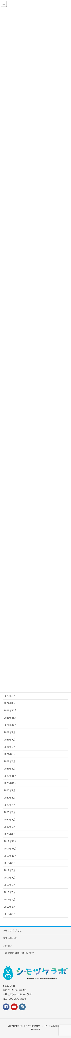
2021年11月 (10, 717)
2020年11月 (10, 775)
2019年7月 (10, 877)
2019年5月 (10, 892)
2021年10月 (10, 725)
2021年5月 (10, 754)
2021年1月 (10, 768)
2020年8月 (10, 797)
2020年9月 (10, 790)
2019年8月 (10, 870)
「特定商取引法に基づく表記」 (19, 953)
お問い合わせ (10, 938)
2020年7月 (10, 804)
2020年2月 (10, 826)
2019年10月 (10, 855)
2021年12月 (10, 710)
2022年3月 (10, 696)
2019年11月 (10, 848)
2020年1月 (10, 834)
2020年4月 (10, 812)
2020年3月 (10, 819)
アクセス (7, 945)
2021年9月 (10, 732)
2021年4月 (10, 761)
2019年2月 (10, 914)
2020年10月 (10, 783)
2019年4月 (10, 899)
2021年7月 (10, 739)
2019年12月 (10, 841)
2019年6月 (10, 884)
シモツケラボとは (12, 930)
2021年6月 (10, 746)
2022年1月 (10, 703)
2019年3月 (10, 906)
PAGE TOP (69, 1002)
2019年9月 (10, 863)
